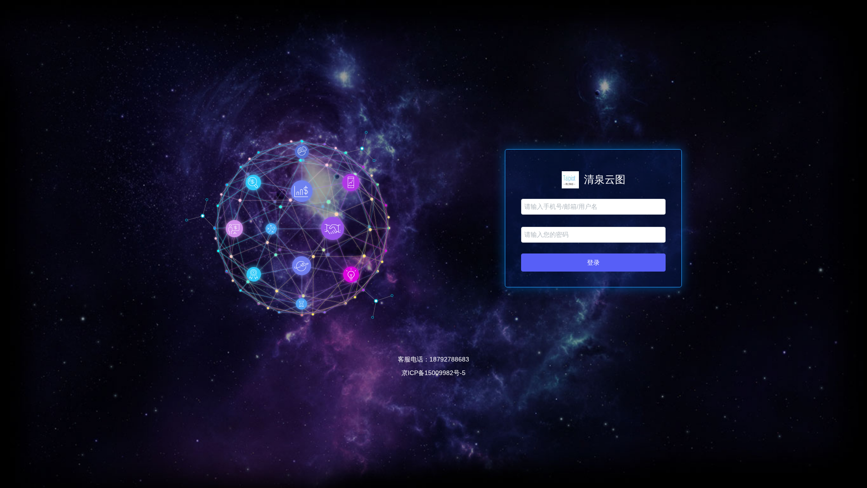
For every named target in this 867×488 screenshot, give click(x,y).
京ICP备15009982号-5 (433, 372)
